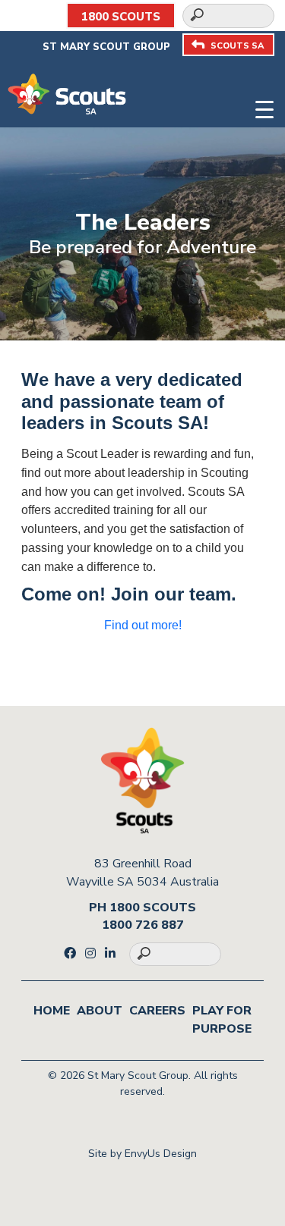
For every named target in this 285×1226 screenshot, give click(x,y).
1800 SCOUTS (120, 16)
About (99, 1010)
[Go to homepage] (66, 93)
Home (51, 1010)
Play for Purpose (222, 1019)
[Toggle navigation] (264, 107)
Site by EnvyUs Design (142, 1153)
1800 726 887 (143, 925)
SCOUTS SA (237, 46)
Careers (157, 1010)
